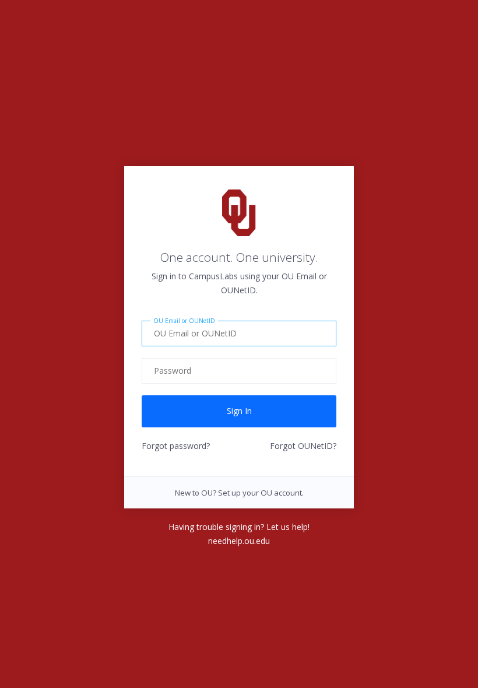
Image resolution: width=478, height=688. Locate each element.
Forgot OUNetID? (303, 445)
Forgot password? (176, 445)
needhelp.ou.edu (239, 540)
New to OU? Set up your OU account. (239, 492)
